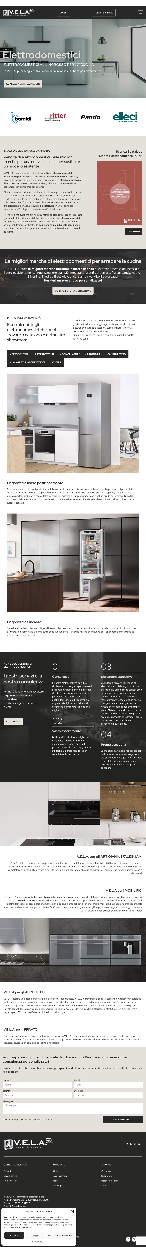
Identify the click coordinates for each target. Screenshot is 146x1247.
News (55, 1180)
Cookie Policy (37, 1242)
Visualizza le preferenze (60, 1235)
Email (77, 1080)
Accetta (14, 1235)
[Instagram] (134, 1239)
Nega (35, 1235)
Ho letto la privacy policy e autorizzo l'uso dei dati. (30, 1119)
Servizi (104, 1185)
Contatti (7, 1171)
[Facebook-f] (128, 1239)
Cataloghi (57, 1185)
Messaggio (8, 1101)
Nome (6, 1080)
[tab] (19, 354)
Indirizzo (78, 1090)
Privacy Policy (10, 1180)
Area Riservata (60, 1176)
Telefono (7, 1090)
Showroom (106, 1176)
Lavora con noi (11, 1176)
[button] (72, 1211)
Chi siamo (106, 1171)
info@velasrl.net (18, 1206)
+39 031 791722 (21, 1203)
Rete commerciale (109, 1180)
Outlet (56, 1171)
